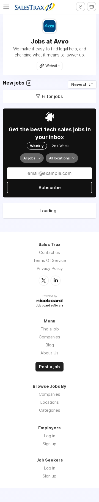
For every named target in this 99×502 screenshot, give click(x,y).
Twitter (43, 280)
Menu (7, 7)
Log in (49, 435)
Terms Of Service (49, 260)
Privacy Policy (50, 268)
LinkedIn (55, 280)
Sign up (49, 443)
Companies (49, 337)
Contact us (49, 252)
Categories (49, 410)
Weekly (37, 145)
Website (52, 66)
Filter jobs (52, 96)
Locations (49, 402)
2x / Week (60, 145)
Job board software (49, 305)
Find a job (49, 329)
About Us (49, 353)
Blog (49, 345)
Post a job (49, 366)
